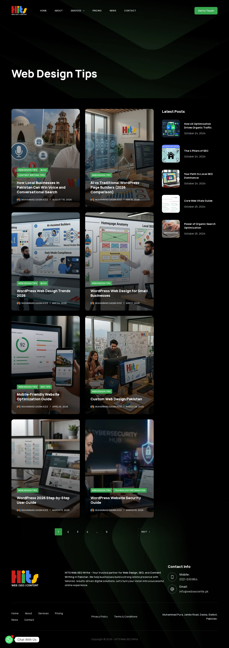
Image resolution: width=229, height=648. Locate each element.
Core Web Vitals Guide (198, 200)
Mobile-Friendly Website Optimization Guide (38, 396)
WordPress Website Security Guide (116, 500)
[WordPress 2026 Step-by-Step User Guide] (45, 468)
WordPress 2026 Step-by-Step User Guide (43, 500)
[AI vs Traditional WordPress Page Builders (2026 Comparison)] (119, 158)
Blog (44, 170)
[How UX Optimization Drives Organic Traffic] (171, 128)
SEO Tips (45, 386)
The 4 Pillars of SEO (196, 150)
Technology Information (129, 490)
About (59, 10)
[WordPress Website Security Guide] (119, 468)
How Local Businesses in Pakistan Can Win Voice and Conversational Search (41, 187)
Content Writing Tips (31, 175)
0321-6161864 (188, 579)
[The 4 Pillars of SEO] (171, 154)
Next (144, 531)
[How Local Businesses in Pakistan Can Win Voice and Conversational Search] (45, 158)
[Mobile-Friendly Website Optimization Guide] (45, 365)
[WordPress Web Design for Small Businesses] (119, 261)
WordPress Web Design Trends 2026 (43, 293)
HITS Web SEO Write (126, 639)
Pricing (97, 10)
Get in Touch (206, 10)
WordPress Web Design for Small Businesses (119, 293)
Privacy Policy (99, 616)
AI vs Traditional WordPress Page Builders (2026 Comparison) (115, 187)
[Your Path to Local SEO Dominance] (171, 179)
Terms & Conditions (125, 616)
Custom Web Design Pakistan (116, 399)
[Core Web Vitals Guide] (171, 204)
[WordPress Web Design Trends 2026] (45, 261)
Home (43, 10)
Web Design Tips (27, 170)
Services (76, 10)
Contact (130, 10)
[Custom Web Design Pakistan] (119, 365)
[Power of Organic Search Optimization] (171, 229)
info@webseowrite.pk (193, 591)
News (113, 10)
